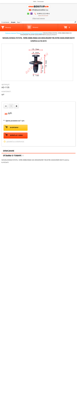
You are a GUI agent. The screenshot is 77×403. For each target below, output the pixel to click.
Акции (13, 22)
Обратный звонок (38, 18)
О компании (5, 22)
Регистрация (40, 1)
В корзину (14, 127)
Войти (34, 1)
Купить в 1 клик (16, 135)
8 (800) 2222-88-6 (43, 14)
